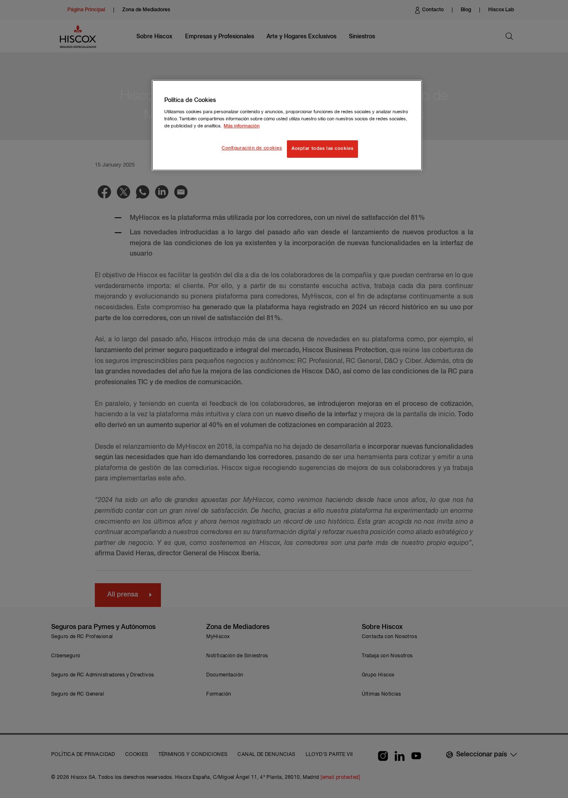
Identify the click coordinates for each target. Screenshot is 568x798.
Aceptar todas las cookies (322, 148)
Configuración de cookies (252, 148)
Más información (241, 126)
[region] (287, 125)
